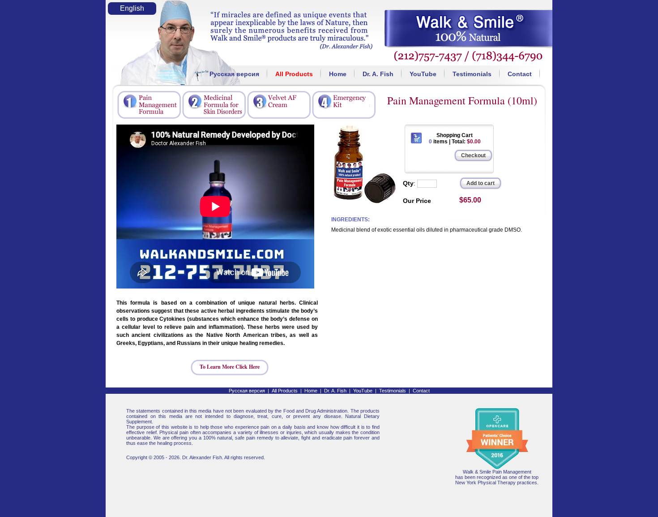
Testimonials (472, 74)
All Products (294, 74)
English (132, 8)
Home (337, 74)
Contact (520, 74)
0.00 (475, 141)
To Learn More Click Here (230, 367)
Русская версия (234, 74)
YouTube (423, 74)
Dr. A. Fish (378, 74)
